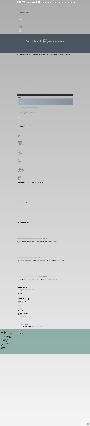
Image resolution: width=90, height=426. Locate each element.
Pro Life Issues (20, 168)
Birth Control (20, 141)
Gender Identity (20, 152)
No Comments (51, 42)
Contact (3, 347)
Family (44, 39)
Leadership (20, 158)
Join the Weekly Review (45, 95)
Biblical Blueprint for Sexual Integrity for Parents (14, 333)
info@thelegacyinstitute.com (22, 316)
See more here (20, 308)
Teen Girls (19, 176)
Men (46, 39)
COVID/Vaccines (20, 144)
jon (38, 42)
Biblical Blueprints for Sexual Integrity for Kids (14, 335)
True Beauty (5, 339)
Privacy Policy (41, 326)
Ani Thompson (19, 242)
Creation (19, 145)
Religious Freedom (21, 170)
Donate (3, 348)
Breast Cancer (20, 142)
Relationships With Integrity (9, 337)
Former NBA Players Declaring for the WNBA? (24, 292)
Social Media (45, 238)
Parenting (19, 163)
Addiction (19, 137)
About (2, 329)
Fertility (19, 151)
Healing (19, 154)
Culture (19, 146)
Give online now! (20, 302)
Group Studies (20, 153)
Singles (19, 172)
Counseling (20, 143)
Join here (19, 305)
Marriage (19, 161)
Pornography (20, 167)
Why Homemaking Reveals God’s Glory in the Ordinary (26, 289)
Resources (3, 332)
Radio (2, 345)
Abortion (19, 135)
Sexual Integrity (20, 171)
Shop (2, 344)
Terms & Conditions (41, 324)
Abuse (19, 136)
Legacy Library (6, 341)
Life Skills (19, 160)
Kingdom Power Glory (8, 336)
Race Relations (20, 169)
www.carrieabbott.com (23, 318)
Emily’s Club (5, 340)
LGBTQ (19, 159)
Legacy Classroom (5, 331)
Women (19, 179)
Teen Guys (19, 177)
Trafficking (19, 178)
